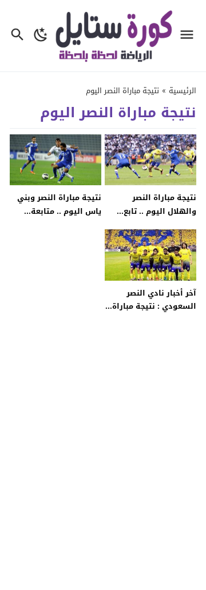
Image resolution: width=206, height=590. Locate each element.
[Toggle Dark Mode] (41, 35)
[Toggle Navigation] (190, 35)
